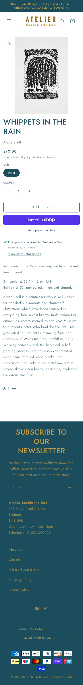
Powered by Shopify (60, 677)
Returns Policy (19, 590)
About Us (15, 549)
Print (11, 173)
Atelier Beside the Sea (34, 677)
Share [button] (12, 388)
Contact (14, 559)
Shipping (26, 157)
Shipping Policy (20, 580)
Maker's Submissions (24, 569)
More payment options (41, 230)
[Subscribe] (69, 487)
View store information (24, 254)
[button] (9, 21)
